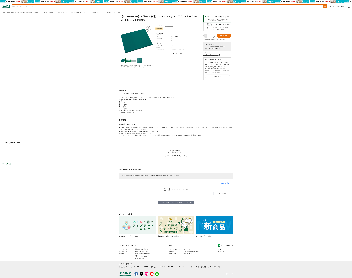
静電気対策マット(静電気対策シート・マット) (60, 12)
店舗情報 (121, 253)
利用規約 (171, 251)
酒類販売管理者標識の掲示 (142, 253)
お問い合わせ (217, 76)
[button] (325, 6)
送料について (206, 52)
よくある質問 (172, 253)
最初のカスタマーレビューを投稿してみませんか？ (177, 202)
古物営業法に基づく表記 (142, 251)
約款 (137, 175)
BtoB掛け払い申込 (140, 258)
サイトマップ (123, 251)
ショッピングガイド (174, 249)
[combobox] (166, 6)
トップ (3, 12)
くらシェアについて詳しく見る (176, 156)
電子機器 (20, 12)
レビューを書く (169, 26)
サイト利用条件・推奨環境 (191, 251)
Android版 (221, 251)
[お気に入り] (148, 29)
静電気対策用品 (28, 12)
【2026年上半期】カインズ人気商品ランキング (171, 236)
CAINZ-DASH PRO (11, 12)
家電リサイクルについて (142, 256)
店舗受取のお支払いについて (210, 55)
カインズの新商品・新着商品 (204, 236)
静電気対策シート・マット (40, 12)
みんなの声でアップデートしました (129, 236)
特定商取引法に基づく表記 (142, 249)
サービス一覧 (123, 249)
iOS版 (219, 249)
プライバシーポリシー (190, 249)
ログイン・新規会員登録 (337, 6)
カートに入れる (224, 35)
